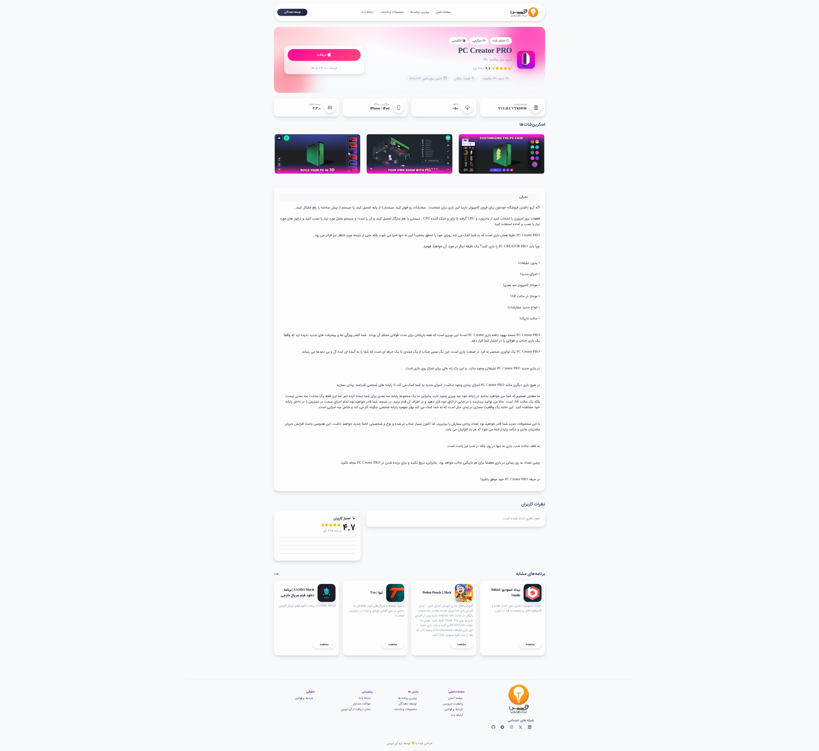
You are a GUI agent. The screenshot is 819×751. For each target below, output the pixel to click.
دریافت (321, 55)
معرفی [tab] (523, 197)
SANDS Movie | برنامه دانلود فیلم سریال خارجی (297, 592)
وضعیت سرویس (453, 704)
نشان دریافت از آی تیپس (356, 709)
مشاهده (530, 644)
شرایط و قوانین (453, 709)
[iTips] (521, 12)
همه (276, 574)
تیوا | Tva (376, 593)
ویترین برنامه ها (419, 12)
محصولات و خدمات (391, 12)
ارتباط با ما (367, 12)
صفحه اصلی (455, 698)
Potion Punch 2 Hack (437, 593)
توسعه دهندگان (292, 12)
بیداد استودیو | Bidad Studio (505, 592)
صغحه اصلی (443, 12)
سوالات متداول (362, 704)
